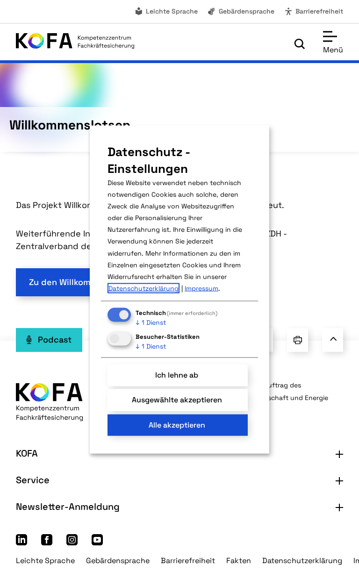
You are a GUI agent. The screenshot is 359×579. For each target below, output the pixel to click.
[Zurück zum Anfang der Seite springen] (332, 339)
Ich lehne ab (176, 375)
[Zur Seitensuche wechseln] (299, 44)
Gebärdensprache (246, 11)
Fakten (238, 560)
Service (33, 480)
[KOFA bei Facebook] (46, 542)
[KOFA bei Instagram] (72, 542)
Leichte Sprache (172, 11)
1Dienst (151, 322)
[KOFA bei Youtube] (97, 542)
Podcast (55, 339)
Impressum (201, 288)
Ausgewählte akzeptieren (177, 400)
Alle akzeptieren (177, 424)
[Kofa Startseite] (75, 43)
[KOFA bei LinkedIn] (21, 542)
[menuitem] (166, 11)
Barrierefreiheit (319, 11)
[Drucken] (297, 339)
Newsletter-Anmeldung (68, 506)
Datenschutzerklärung (302, 560)
